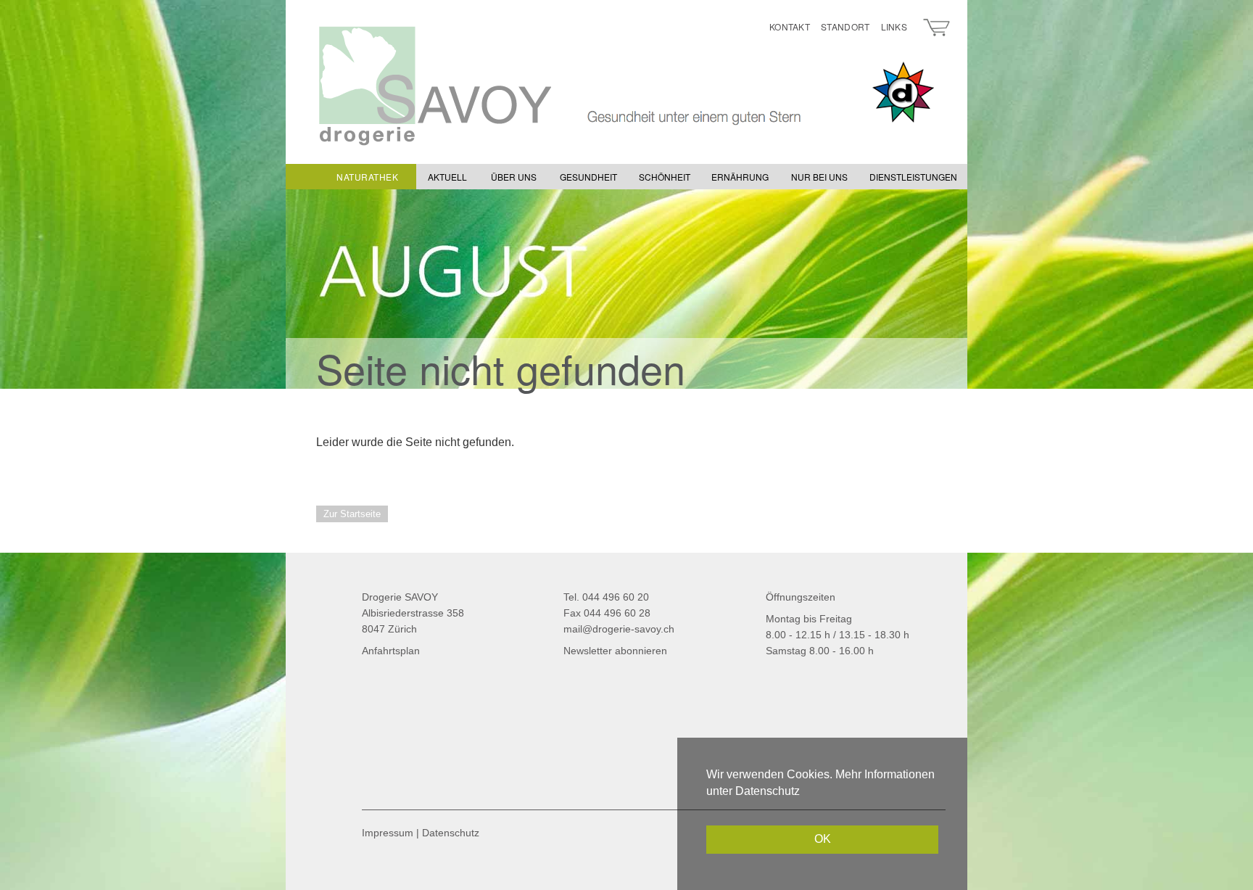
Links (894, 26)
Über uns (514, 176)
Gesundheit (588, 176)
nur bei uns (819, 176)
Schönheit (664, 176)
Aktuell (447, 176)
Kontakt (789, 26)
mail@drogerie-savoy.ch (618, 629)
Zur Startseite (352, 513)
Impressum (387, 833)
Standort (845, 26)
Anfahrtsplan (391, 650)
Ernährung (740, 176)
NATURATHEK (367, 176)
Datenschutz (450, 833)
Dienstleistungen (913, 176)
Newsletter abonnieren (615, 650)
